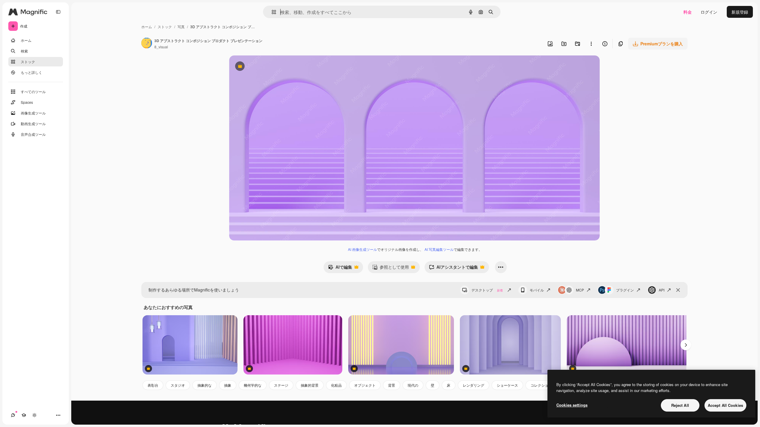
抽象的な (204, 385)
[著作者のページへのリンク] (146, 44)
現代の (413, 385)
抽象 (227, 385)
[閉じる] (678, 290)
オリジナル (270, 67)
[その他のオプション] (591, 44)
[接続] (13, 415)
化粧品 (336, 385)
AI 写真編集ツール (439, 249)
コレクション (541, 385)
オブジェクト (365, 385)
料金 (687, 12)
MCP (580, 289)
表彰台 (153, 385)
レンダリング (473, 385)
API (661, 289)
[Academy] (23, 415)
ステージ (281, 385)
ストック (165, 26)
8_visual (161, 46)
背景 (391, 385)
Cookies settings (572, 405)
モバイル (537, 289)
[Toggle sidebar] (58, 12)
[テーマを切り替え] (34, 415)
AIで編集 (340, 268)
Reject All (680, 405)
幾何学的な (253, 385)
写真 (181, 26)
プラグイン (625, 289)
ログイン (709, 12)
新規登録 (740, 12)
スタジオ (178, 385)
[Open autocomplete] (271, 12)
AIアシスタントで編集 (453, 268)
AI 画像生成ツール (362, 249)
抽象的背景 (310, 385)
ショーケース (507, 385)
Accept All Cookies (725, 405)
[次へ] (685, 345)
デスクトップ (487, 289)
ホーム (146, 26)
